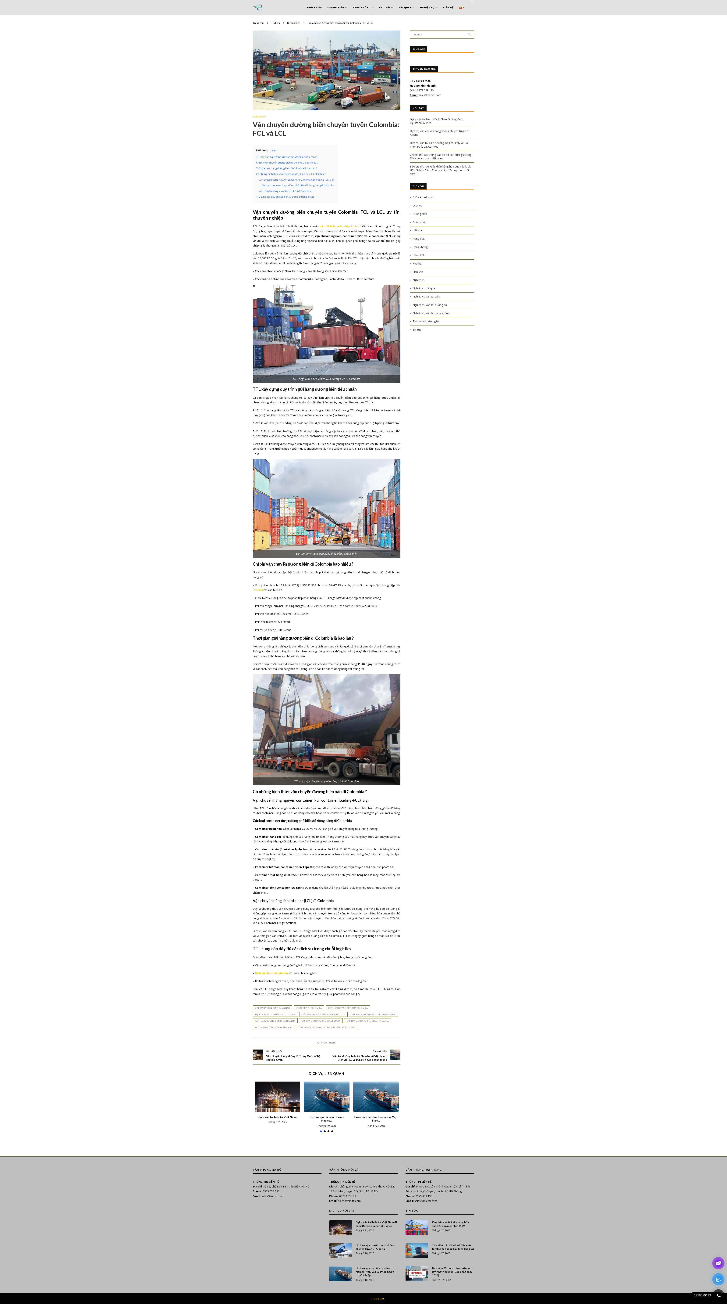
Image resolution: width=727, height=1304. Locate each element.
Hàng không (362, 7)
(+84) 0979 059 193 (422, 90)
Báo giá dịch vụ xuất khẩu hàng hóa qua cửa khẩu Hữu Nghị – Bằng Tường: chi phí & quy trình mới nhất (440, 170)
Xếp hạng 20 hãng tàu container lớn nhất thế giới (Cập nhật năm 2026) (452, 1271)
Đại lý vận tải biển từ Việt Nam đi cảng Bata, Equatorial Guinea (376, 1223)
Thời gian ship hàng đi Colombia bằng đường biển (326, 1027)
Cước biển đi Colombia (309, 1008)
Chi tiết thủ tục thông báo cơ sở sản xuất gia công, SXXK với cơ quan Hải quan (441, 156)
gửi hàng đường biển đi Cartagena (275, 1020)
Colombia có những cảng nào (272, 1008)
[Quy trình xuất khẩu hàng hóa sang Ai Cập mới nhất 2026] (417, 1227)
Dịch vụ (276, 22)
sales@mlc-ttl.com (430, 95)
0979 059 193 (271, 1191)
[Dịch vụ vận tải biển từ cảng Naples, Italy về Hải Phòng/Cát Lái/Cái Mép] (326, 1097)
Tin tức (417, 329)
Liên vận (418, 272)
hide (273, 150)
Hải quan (405, 7)
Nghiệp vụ (427, 7)
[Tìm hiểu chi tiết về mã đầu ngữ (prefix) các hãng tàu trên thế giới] (417, 1250)
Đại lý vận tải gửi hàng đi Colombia (275, 1014)
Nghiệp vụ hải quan (424, 288)
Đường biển (336, 7)
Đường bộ (419, 222)
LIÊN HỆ (448, 7)
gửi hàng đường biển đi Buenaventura (373, 1014)
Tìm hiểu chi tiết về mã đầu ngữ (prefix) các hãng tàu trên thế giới (453, 1246)
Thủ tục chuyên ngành (426, 321)
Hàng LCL (419, 255)
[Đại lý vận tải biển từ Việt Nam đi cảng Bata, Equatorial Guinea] (277, 1097)
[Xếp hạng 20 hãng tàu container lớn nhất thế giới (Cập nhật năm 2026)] (417, 1273)
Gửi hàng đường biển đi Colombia (321, 1020)
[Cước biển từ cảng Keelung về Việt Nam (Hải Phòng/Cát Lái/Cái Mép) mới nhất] (376, 1097)
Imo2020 (258, 590)
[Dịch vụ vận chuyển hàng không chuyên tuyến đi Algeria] (340, 1250)
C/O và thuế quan (423, 197)
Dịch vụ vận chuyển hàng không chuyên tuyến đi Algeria (375, 1246)
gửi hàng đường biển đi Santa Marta (368, 1020)
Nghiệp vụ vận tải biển (426, 296)
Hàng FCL (419, 238)
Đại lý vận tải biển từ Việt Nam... (277, 1116)
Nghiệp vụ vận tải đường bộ (430, 305)
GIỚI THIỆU (314, 7)
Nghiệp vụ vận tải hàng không (431, 313)
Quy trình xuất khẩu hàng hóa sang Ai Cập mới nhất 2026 (450, 1223)
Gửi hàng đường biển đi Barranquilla (323, 1014)
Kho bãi (384, 7)
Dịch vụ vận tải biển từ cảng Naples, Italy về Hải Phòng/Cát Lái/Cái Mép (375, 1271)
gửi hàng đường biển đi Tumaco (273, 1027)
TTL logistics (378, 1298)
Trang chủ (258, 22)
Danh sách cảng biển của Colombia (348, 1008)
